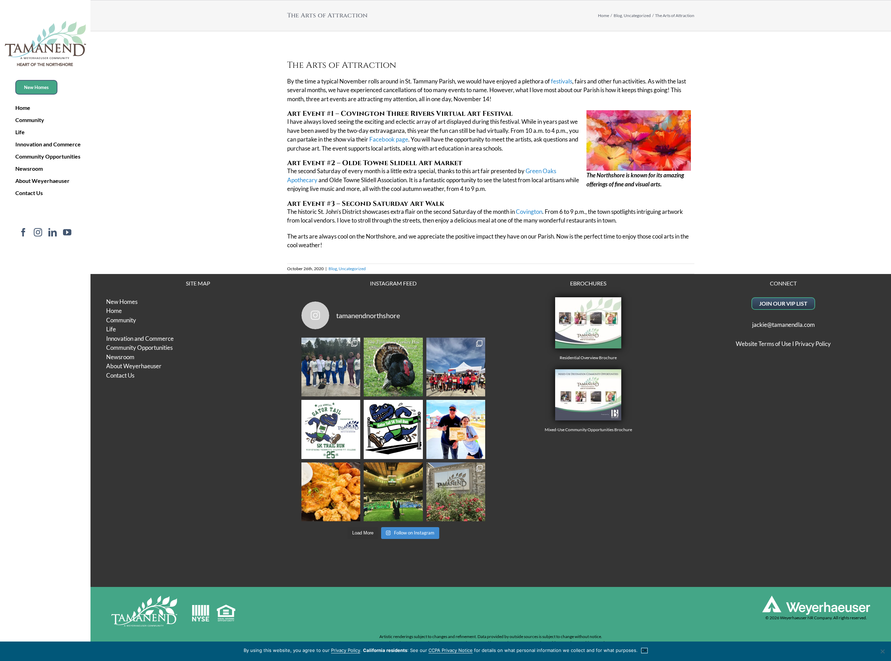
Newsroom (120, 357)
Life (111, 329)
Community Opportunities (139, 347)
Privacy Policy (813, 343)
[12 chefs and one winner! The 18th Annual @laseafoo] (331, 492)
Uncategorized (352, 268)
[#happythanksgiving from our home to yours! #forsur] (393, 367)
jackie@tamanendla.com (783, 324)
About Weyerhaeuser (133, 366)
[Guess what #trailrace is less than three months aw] (456, 429)
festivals (561, 81)
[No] (882, 651)
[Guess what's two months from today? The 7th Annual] (393, 429)
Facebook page (388, 139)
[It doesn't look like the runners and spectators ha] (331, 367)
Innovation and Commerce (140, 338)
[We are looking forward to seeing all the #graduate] (393, 492)
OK (644, 650)
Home (114, 310)
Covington (529, 211)
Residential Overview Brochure (588, 357)
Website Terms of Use (763, 343)
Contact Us (120, 375)
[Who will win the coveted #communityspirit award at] (456, 367)
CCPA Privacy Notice (450, 650)
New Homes (121, 301)
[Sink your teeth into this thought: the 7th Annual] (331, 429)
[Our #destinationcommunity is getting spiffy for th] (456, 492)
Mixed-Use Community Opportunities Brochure (588, 429)
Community (121, 320)
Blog (333, 268)
